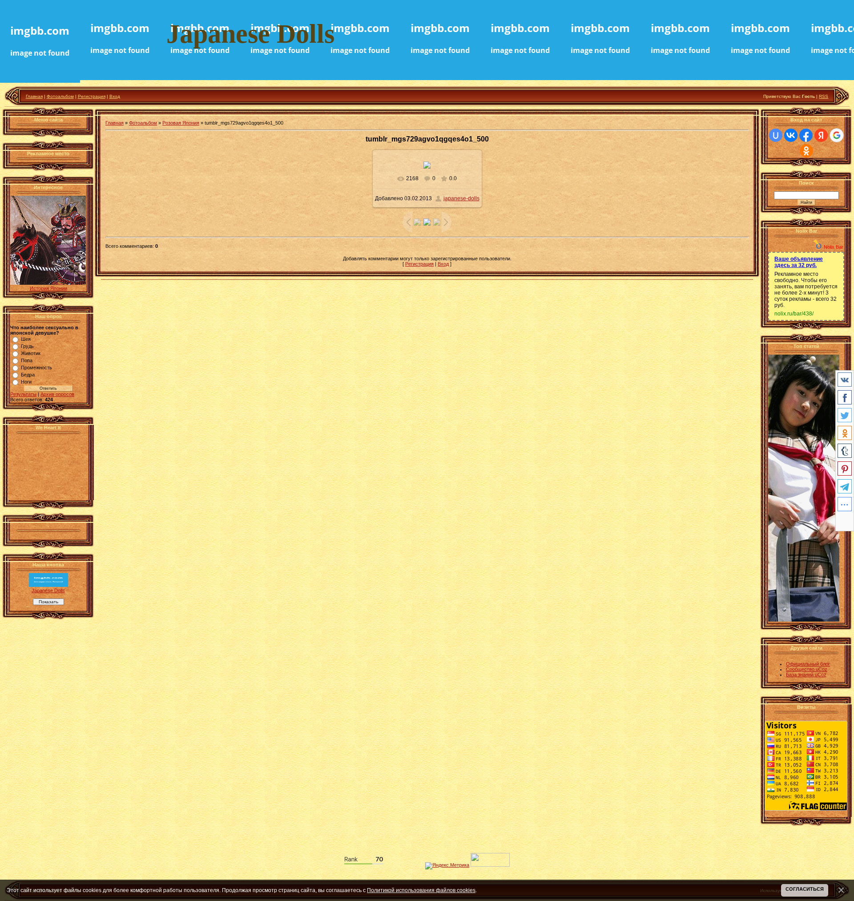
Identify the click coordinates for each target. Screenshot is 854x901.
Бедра (28, 374)
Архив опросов (57, 394)
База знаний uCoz (806, 674)
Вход (114, 96)
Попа (26, 360)
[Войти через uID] (775, 135)
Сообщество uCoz (806, 669)
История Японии (48, 288)
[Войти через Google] (837, 135)
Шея (26, 339)
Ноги (26, 381)
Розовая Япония (180, 122)
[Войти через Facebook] (806, 135)
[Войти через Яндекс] (821, 135)
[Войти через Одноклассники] (806, 151)
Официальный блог (808, 664)
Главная (34, 96)
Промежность (36, 367)
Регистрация (91, 96)
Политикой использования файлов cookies (421, 890)
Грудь (27, 346)
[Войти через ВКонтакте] (791, 135)
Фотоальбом (60, 96)
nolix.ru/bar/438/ (794, 314)
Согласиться (805, 889)
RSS (823, 96)
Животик (30, 353)
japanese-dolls (461, 198)
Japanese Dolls (48, 590)
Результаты (23, 394)
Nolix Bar (833, 247)
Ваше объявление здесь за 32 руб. (798, 262)
